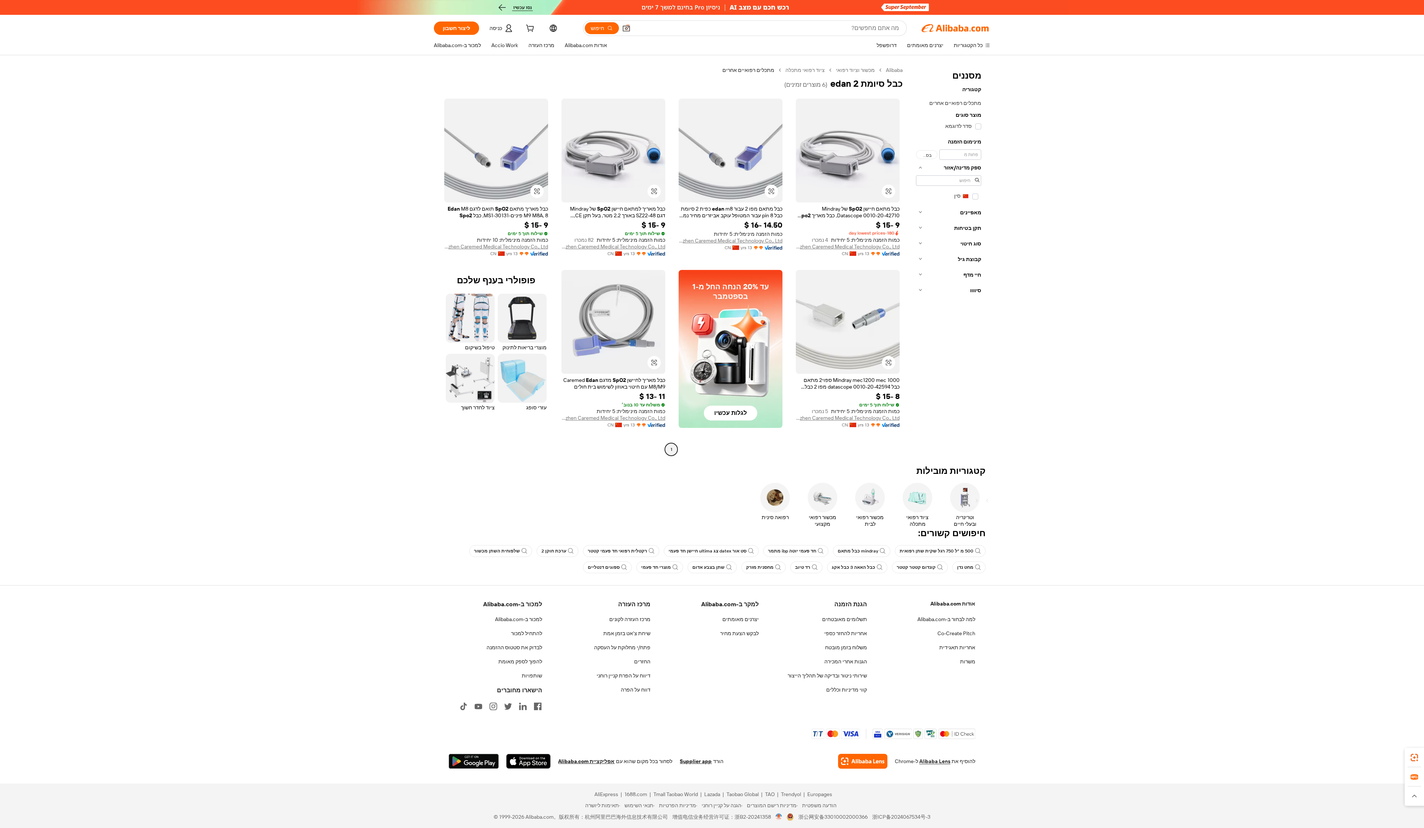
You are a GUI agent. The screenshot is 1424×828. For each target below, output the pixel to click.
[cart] (529, 29)
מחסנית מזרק (760, 567)
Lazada (712, 794)
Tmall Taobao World (675, 794)
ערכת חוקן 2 (553, 551)
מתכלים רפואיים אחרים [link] (748, 70)
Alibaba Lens (934, 761)
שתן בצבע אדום (708, 567)
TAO (770, 794)
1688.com (635, 794)
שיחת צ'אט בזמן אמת (626, 633)
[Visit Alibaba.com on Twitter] (508, 706)
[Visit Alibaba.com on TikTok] (463, 706)
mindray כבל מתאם (858, 551)
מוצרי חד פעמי (656, 567)
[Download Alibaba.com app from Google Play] (474, 761)
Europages (819, 794)
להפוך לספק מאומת (520, 661)
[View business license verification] (778, 817)
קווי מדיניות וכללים (846, 690)
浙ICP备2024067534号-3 (901, 817)
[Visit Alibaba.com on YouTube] (478, 706)
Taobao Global (742, 794)
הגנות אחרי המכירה (845, 661)
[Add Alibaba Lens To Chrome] (862, 761)
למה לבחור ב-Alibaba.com (946, 619)
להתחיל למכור (526, 633)
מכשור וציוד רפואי (855, 70)
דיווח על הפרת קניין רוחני (623, 676)
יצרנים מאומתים (740, 619)
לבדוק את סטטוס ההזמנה (514, 647)
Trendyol (791, 794)
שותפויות (532, 676)
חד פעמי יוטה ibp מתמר (792, 551)
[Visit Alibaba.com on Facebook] (537, 706)
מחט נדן (965, 567)
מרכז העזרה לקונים (629, 619)
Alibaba (894, 70)
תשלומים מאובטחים (844, 619)
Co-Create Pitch (956, 633)
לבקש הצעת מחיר (739, 633)
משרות (967, 661)
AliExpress (606, 794)
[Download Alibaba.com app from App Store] (528, 761)
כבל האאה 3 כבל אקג (853, 567)
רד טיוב (802, 567)
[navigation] (949, 260)
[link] (1414, 757)
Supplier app (696, 761)
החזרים (642, 661)
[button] (626, 28)
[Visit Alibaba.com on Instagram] (493, 706)
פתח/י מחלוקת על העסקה (622, 647)
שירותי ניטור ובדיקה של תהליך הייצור (827, 676)
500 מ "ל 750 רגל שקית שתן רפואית (936, 551)
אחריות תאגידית (957, 647)
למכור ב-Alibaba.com (518, 619)
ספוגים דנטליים (604, 567)
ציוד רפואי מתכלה (805, 70)
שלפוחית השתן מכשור (497, 551)
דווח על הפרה (635, 690)
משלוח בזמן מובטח (846, 647)
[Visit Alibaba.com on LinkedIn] (522, 706)
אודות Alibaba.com (952, 604)
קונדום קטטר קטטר (916, 567)
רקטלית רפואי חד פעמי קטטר (617, 551)
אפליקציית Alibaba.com (586, 761)
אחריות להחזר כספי (845, 633)
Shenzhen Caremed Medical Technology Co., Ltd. (848, 247)
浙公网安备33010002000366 (833, 817)
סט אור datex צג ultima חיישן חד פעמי (707, 551)
